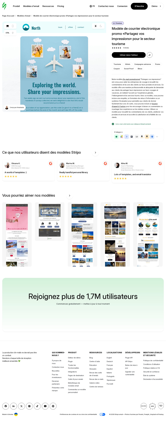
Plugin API (129, 358)
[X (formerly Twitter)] (21, 406)
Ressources (48, 6)
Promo (157, 64)
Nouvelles (55, 371)
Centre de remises (96, 387)
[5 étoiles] (120, 48)
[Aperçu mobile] (12, 26)
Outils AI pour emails (75, 379)
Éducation (93, 365)
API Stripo (128, 361)
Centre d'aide (94, 361)
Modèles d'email (31, 6)
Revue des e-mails (96, 379)
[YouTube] (45, 406)
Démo (154, 6)
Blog (91, 358)
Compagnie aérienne (142, 64)
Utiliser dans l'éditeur (129, 55)
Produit (16, 6)
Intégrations (72, 372)
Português (110, 376)
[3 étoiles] (117, 48)
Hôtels (127, 64)
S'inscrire (139, 6)
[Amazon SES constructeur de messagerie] (147, 136)
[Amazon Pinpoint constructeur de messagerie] (142, 136)
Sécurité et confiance (151, 372)
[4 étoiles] (118, 48)
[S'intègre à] (157, 136)
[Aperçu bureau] (7, 26)
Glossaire (92, 369)
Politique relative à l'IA (151, 368)
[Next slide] (95, 152)
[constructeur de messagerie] (4, 6)
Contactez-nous (106, 6)
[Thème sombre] (100, 26)
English (109, 358)
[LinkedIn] (13, 406)
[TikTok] (37, 406)
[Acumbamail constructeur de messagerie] (136, 136)
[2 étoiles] (115, 48)
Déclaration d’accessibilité (153, 379)
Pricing (60, 6)
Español (110, 369)
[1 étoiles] (113, 48)
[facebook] (5, 406)
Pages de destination (76, 375)
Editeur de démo (74, 358)
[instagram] (29, 406)
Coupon (117, 69)
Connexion (122, 6)
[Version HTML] (7, 33)
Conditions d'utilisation (151, 364)
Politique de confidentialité (153, 360)
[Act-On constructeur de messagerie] (121, 136)
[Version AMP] (12, 33)
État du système (149, 375)
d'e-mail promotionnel (131, 79)
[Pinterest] (53, 406)
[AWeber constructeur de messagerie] (152, 136)
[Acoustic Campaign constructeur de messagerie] (116, 136)
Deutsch (110, 361)
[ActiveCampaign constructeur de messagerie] (126, 136)
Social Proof (129, 69)
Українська (111, 380)
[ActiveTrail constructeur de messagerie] (131, 136)
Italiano (109, 373)
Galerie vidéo (94, 383)
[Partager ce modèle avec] (149, 55)
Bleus (140, 69)
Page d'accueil (8, 16)
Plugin (70, 361)
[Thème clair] (95, 26)
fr (94, 6)
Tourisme (117, 64)
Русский (110, 384)
